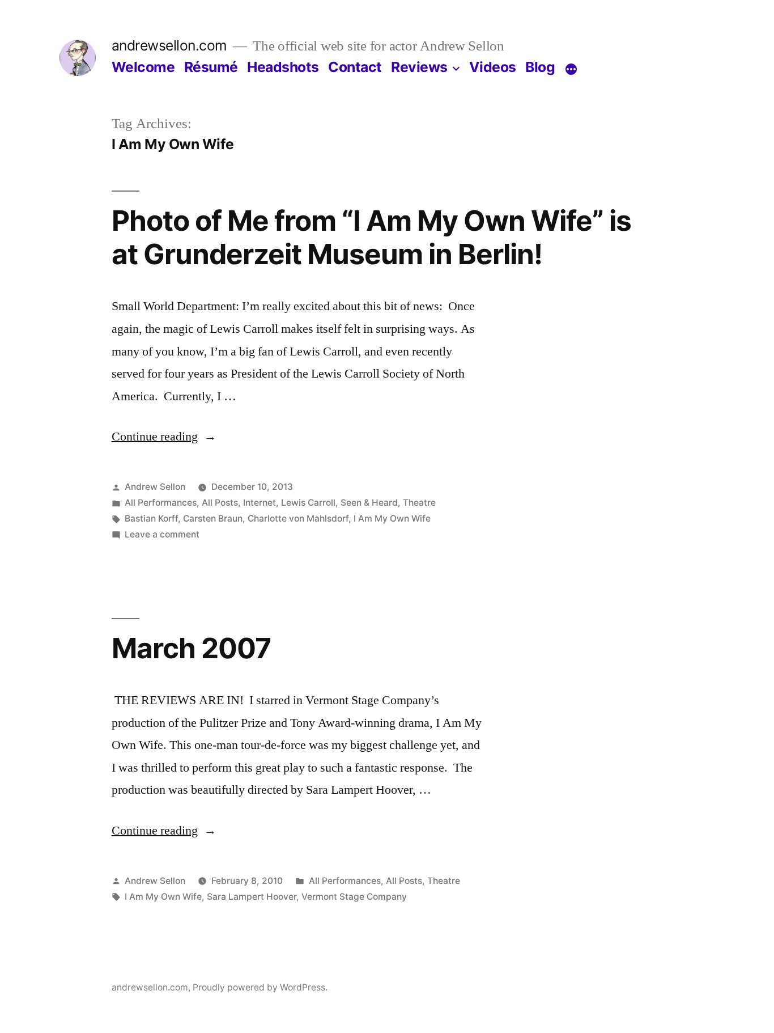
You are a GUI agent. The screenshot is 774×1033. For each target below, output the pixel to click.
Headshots (283, 66)
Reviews (419, 66)
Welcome (143, 66)
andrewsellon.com (169, 45)
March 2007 (191, 648)
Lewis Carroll (308, 502)
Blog (540, 66)
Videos (492, 66)
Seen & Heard (369, 502)
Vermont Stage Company (354, 896)
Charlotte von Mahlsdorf (298, 518)
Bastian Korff (151, 518)
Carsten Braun (213, 518)
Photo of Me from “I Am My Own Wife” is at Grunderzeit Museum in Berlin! (371, 237)
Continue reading (164, 436)
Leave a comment (162, 534)
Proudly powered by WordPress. (260, 987)
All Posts (220, 502)
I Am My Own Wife (392, 518)
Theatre (419, 502)
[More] (571, 69)
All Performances (161, 502)
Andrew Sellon (155, 486)
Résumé (211, 66)
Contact (355, 66)
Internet (259, 502)
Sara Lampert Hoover (251, 896)
